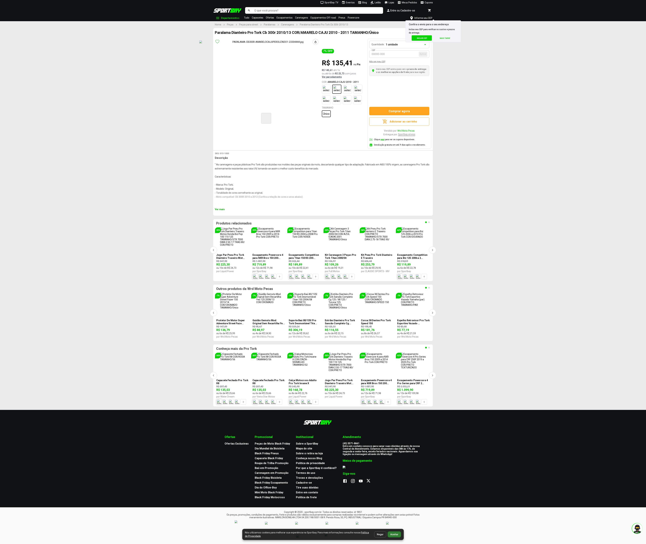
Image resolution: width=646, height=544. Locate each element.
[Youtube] (362, 481)
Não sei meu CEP (377, 61)
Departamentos (230, 18)
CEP (373, 50)
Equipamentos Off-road (323, 17)
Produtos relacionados (234, 223)
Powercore (353, 17)
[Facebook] (347, 481)
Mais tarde (445, 38)
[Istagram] (354, 481)
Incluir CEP (422, 38)
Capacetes (257, 17)
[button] (266, 118)
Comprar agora (399, 111)
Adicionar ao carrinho (403, 121)
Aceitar (394, 534)
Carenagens (301, 17)
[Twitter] (370, 481)
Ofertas (270, 17)
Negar (380, 534)
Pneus (341, 17)
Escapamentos (285, 17)
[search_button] (249, 10)
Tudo (246, 17)
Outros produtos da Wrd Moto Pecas (244, 289)
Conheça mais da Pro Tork (236, 349)
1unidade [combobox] (392, 44)
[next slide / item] (332, 118)
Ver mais (220, 209)
